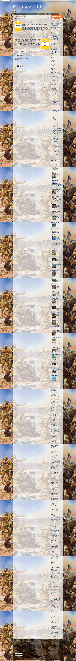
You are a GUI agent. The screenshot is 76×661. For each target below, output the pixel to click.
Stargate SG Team (56, 110)
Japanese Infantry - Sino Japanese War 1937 (58, 280)
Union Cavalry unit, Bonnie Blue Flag (58, 237)
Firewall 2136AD (54, 463)
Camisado (54, 320)
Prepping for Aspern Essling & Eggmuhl (58, 332)
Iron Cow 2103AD (54, 498)
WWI (40, 13)
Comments (18, 655)
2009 (53, 161)
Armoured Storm (54, 406)
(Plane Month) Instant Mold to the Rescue (56, 104)
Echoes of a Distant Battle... (58, 356)
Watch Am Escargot (54, 621)
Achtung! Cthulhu (56, 111)
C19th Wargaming (54, 429)
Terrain (52, 591)
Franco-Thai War (54, 471)
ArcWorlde (53, 403)
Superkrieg (53, 588)
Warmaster (53, 618)
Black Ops (52, 415)
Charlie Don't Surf (54, 434)
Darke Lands (53, 452)
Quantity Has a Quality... (57, 100)
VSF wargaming (53, 612)
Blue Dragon (53, 419)
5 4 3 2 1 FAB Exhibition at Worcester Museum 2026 (58, 259)
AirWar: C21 (53, 394)
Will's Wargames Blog (56, 211)
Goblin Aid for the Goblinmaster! (56, 108)
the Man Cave (54, 284)
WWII (44, 13)
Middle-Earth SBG (54, 520)
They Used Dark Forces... (55, 119)
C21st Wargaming (54, 430)
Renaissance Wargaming (55, 556)
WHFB (47, 13)
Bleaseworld (27, 7)
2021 (53, 64)
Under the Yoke (57, 338)
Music (52, 525)
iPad (52, 495)
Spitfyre (52, 580)
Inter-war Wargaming (54, 494)
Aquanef (52, 401)
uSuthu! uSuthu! (55, 347)
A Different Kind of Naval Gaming (58, 191)
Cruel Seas (53, 446)
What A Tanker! (53, 626)
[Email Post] (26, 51)
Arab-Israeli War (53, 402)
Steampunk (53, 582)
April (54, 87)
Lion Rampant (53, 510)
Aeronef (52, 389)
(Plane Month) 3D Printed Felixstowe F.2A (57, 143)
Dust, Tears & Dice (55, 278)
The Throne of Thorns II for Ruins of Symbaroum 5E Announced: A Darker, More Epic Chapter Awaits (55, 39)
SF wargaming (53, 572)
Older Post (46, 87)
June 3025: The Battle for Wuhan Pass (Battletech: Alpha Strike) (58, 218)
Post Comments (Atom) (23, 89)
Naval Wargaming (54, 529)
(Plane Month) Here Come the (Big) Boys (56, 98)
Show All (60, 343)
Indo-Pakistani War (54, 492)
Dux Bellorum (53, 457)
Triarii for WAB (58, 264)
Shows (52, 576)
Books (18, 53)
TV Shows (52, 605)
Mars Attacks (53, 516)
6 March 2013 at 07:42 (27, 58)
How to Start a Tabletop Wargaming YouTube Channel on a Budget (58, 206)
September (55, 80)
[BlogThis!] (29, 51)
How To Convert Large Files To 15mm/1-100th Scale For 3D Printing (58, 308)
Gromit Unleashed (54, 483)
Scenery (52, 562)
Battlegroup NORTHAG (55, 413)
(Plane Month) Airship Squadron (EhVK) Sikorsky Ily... (56, 93)
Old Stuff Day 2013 (56, 151)
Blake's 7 (52, 418)
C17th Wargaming (54, 426)
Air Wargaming (53, 390)
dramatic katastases (55, 298)
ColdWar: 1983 (53, 441)
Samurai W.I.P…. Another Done (58, 293)
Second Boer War (54, 569)
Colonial (36, 13)
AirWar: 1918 (53, 391)
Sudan (52, 587)
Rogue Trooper (53, 558)
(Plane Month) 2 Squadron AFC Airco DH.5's (56, 126)
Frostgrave (53, 473)
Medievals (25, 13)
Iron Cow (56, 13)
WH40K (51, 13)
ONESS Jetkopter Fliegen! (56, 123)
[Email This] (28, 51)
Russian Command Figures (57, 286)
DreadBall (52, 456)
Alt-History (53, 395)
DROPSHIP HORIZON (56, 305)
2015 (53, 72)
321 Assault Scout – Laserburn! (54, 50)
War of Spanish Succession (55, 616)
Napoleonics (31, 13)
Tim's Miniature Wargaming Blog (55, 181)
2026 (53, 57)
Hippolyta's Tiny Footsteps (55, 271)
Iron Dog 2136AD (54, 499)
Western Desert (53, 622)
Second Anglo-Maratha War (55, 567)
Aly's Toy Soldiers (55, 291)
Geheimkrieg (53, 479)
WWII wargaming (54, 633)
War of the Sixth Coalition (55, 617)
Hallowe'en (53, 484)
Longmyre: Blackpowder (58, 223)
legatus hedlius (20, 58)
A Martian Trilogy (55, 141)
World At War (53, 628)
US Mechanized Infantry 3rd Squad (58, 377)
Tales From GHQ (55, 250)
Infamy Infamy (53, 493)
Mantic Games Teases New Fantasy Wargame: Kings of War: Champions (55, 28)
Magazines (53, 513)
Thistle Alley (55, 117)
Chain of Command (54, 431)
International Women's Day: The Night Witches (56, 139)
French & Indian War (54, 472)
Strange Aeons (53, 583)
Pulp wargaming (53, 550)
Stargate (52, 581)
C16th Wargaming (54, 425)
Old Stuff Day (53, 536)
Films (52, 462)
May (54, 85)
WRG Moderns (53, 631)
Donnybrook (53, 455)
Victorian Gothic (53, 607)
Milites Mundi (53, 521)
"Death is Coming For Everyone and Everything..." (56, 147)
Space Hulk (53, 577)
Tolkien (52, 602)
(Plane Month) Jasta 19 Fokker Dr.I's (57, 131)
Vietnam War (53, 610)
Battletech (52, 414)
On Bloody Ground (54, 537)
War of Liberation (54, 615)
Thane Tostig (53, 593)
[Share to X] (30, 51)
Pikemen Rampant (54, 546)
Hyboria (52, 488)
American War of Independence (54, 398)
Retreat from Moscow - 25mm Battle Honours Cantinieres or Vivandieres (58, 245)
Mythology (53, 526)
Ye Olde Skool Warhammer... (54, 368)
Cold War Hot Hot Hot (56, 229)
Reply (19, 68)
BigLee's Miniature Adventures (55, 203)
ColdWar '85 (53, 440)
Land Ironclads (53, 508)
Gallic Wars (53, 477)
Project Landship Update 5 (57, 315)
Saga (52, 561)
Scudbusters (53, 563)
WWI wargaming (54, 632)
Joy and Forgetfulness (56, 330)
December (55, 76)
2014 (53, 73)
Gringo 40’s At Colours (55, 51)
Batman (52, 408)
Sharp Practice (53, 575)
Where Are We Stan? (55, 375)
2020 (53, 65)
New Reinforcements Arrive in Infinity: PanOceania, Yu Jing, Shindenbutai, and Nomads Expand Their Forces (56, 31)
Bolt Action (53, 420)
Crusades (52, 447)
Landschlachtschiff (54, 509)
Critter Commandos (54, 445)
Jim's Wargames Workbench (55, 173)
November (55, 77)
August (54, 81)
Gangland (52, 478)
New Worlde (53, 531)
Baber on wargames (55, 196)
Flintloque (52, 467)
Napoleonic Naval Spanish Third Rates (58, 175)
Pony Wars (53, 547)
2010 (53, 160)
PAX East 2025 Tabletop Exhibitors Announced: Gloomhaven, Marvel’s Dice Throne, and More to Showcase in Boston (55, 36)
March (54, 88)
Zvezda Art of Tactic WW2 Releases (56, 150)
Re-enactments (53, 553)
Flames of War (53, 466)
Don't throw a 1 (55, 242)
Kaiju (52, 504)
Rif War (52, 557)
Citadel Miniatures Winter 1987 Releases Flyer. (58, 168)
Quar (52, 551)
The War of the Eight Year (55, 599)
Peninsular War (53, 545)
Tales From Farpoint (55, 222)
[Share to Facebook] (31, 51)
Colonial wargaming (54, 442)
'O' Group (52, 385)
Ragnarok (52, 552)
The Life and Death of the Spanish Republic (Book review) (58, 199)
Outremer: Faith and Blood (55, 542)
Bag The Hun (53, 407)
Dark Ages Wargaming (54, 451)
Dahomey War (53, 450)
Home (16, 13)
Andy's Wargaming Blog (56, 337)
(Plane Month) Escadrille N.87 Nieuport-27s (57, 129)
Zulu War (52, 636)
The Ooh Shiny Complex (55, 215)
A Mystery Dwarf (57, 272)
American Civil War (54, 396)
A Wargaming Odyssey (56, 189)
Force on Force (53, 468)
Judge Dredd (53, 503)
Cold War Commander (54, 437)
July (54, 83)
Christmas (52, 435)
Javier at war (54, 263)
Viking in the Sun (54, 611)
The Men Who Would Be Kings (56, 596)
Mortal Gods (53, 524)
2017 (53, 69)
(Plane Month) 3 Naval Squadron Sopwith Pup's (56, 96)
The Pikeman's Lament (55, 598)
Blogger (44, 658)
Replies (19, 63)
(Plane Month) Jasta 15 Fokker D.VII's (57, 133)
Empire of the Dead (54, 458)
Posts (17, 653)
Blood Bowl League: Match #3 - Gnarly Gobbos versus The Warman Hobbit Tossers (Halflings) (56, 184)
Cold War (52, 436)
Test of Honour (53, 592)
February (54, 154)
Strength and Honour (54, 586)
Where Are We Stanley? (56, 354)
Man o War (53, 514)
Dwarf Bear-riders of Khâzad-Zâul (58, 370)
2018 (53, 68)
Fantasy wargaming (54, 461)
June (54, 84)
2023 (53, 61)
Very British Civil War (54, 606)
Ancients (20, 13)
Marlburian (53, 515)
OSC (52, 541)
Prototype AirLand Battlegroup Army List (58, 231)
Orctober (52, 540)
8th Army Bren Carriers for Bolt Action (58, 300)
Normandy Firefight (54, 532)
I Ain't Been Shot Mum (54, 489)
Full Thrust (53, 474)
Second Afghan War (54, 566)
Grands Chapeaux (54, 482)
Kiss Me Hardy (53, 505)
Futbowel (52, 476)
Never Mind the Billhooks (55, 530)
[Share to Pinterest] (32, 51)
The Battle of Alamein (28, 28)
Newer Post (17, 87)
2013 (53, 75)
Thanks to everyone (55, 212)
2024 (53, 60)
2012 (53, 157)
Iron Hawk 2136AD (54, 500)
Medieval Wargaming (54, 519)
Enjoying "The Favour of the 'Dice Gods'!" (58, 252)
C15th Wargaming (54, 424)
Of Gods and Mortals (54, 535)
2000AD (52, 386)
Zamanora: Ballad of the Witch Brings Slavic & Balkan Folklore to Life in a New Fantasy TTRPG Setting (56, 25)
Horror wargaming (54, 487)
